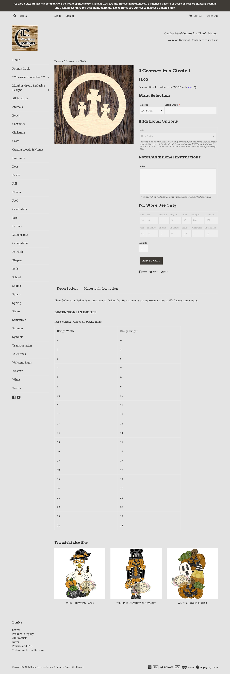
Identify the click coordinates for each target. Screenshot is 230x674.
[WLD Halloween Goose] (79, 573)
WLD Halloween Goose (80, 602)
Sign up (70, 15)
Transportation (22, 345)
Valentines (19, 354)
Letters (17, 226)
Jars (14, 217)
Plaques (17, 260)
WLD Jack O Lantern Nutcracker (136, 602)
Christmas (18, 132)
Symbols (17, 337)
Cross (15, 141)
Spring (16, 303)
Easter (16, 175)
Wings (16, 379)
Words (16, 388)
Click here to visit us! (205, 40)
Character (18, 124)
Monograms (20, 234)
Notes (142, 166)
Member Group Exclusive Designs (30, 88)
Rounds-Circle (21, 68)
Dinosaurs (18, 158)
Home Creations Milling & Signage (47, 667)
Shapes (16, 285)
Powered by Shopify (74, 667)
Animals (17, 107)
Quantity (143, 243)
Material (144, 105)
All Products (20, 98)
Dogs (15, 166)
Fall (14, 183)
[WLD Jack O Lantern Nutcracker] (135, 573)
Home (16, 60)
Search (16, 629)
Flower (16, 192)
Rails (15, 268)
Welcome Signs (22, 362)
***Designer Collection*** (30, 77)
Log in (57, 15)
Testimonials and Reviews (28, 650)
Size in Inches (171, 105)
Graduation (19, 209)
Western (17, 371)
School (16, 277)
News (15, 642)
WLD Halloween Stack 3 (192, 602)
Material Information (101, 288)
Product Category (23, 633)
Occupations (20, 243)
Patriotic (17, 251)
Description (67, 288)
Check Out (212, 15)
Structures (19, 320)
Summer (17, 328)
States (16, 311)
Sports (16, 294)
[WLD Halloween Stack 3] (192, 573)
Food (15, 200)
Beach (16, 115)
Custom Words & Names (27, 149)
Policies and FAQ (22, 646)
